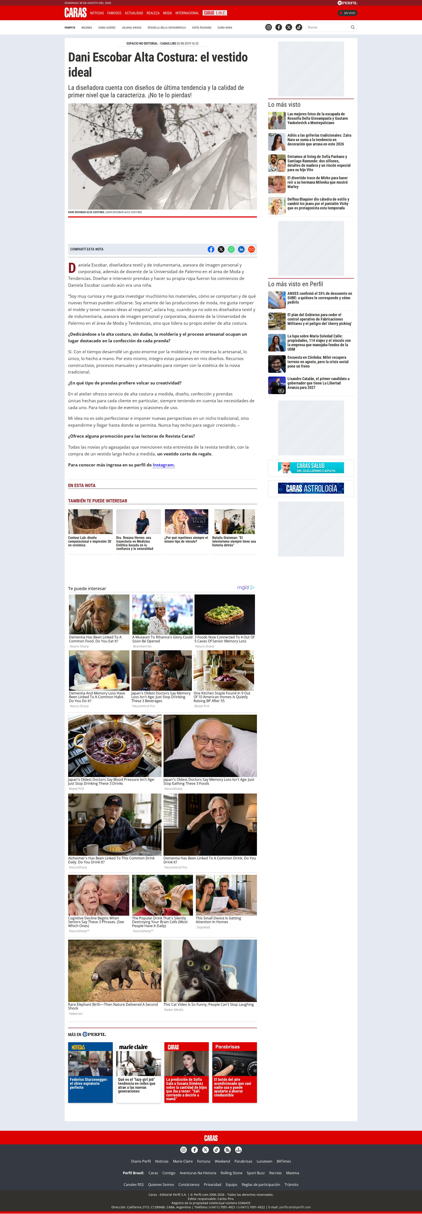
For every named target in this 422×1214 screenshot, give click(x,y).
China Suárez (107, 27)
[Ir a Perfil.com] (347, 3)
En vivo (349, 13)
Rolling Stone (231, 1173)
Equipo (231, 1184)
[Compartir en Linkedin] (241, 249)
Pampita (70, 27)
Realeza (153, 13)
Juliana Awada (132, 27)
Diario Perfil (141, 1161)
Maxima (292, 1173)
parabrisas (234, 1047)
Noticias (97, 13)
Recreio (275, 1173)
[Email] (251, 249)
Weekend (222, 1161)
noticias (90, 1047)
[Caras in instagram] (268, 27)
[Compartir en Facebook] (211, 249)
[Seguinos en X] (289, 27)
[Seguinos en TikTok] (299, 27)
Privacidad (212, 1184)
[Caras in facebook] (278, 27)
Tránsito (291, 1184)
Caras (153, 1173)
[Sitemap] (238, 1150)
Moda (167, 13)
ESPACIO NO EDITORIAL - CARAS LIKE (151, 43)
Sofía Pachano (201, 27)
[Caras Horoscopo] (311, 492)
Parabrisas (243, 1161)
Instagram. (164, 465)
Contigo (168, 1173)
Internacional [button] (187, 13)
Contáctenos (189, 1184)
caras (186, 1047)
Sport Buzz (256, 1173)
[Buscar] (353, 27)
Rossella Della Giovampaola (167, 27)
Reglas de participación (261, 1184)
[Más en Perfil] (94, 1035)
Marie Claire (183, 1161)
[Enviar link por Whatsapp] (231, 249)
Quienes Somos (161, 1184)
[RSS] (227, 1150)
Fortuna (203, 1161)
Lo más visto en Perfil (295, 284)
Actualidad (134, 13)
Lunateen (264, 1161)
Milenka (87, 27)
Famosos (114, 13)
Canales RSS (134, 1184)
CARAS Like (215, 12)
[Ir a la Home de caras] (76, 16)
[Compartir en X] (221, 249)
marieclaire (138, 1047)
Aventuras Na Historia (198, 1173)
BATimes (284, 1161)
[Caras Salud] (311, 471)
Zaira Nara (225, 27)
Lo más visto (284, 104)
